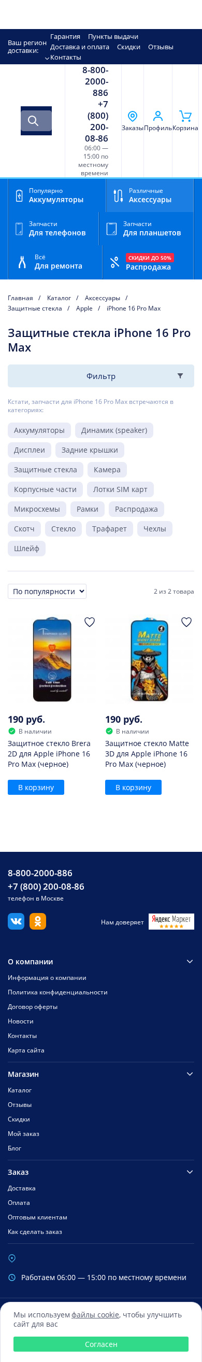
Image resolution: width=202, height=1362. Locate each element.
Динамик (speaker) (114, 430)
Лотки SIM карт (120, 489)
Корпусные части (45, 489)
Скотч (24, 528)
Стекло (63, 528)
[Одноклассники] (38, 926)
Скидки (128, 46)
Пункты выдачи (113, 36)
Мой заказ (23, 1133)
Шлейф (26, 548)
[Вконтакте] (16, 926)
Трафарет (109, 528)
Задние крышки (90, 450)
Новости (21, 1021)
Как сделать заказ (35, 1231)
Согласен (101, 1344)
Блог (14, 1148)
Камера (107, 469)
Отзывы (161, 46)
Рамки (87, 509)
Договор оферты (32, 1006)
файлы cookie (95, 1314)
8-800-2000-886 (95, 81)
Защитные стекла (45, 469)
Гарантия (65, 36)
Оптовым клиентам (37, 1217)
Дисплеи (29, 450)
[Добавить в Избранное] (89, 622)
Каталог (20, 1090)
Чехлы (154, 528)
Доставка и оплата (79, 46)
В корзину (36, 787)
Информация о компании (47, 977)
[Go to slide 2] (152, 618)
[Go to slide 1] (147, 618)
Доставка (22, 1188)
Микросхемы (37, 509)
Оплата (19, 1202)
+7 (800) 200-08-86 (96, 121)
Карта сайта (26, 1050)
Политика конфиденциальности (58, 992)
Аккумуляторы (39, 430)
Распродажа (136, 509)
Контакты (65, 57)
